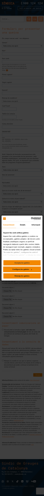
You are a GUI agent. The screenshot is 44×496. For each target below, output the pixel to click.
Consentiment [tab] (8, 225)
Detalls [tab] (22, 225)
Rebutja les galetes (22, 276)
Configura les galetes (20, 269)
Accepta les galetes (22, 263)
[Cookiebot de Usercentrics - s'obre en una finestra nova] (31, 218)
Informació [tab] (36, 225)
